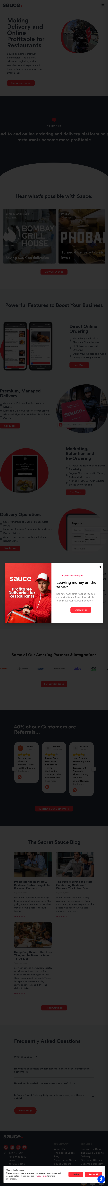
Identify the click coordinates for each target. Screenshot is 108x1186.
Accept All (93, 1174)
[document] (54, 593)
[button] (99, 567)
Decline (76, 1174)
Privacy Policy (41, 1176)
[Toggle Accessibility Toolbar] (101, 1179)
